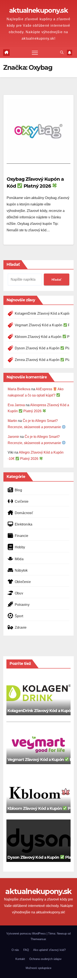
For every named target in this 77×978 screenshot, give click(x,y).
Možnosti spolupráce (38, 968)
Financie (21, 536)
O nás (15, 950)
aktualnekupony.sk (38, 10)
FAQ (26, 950)
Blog (18, 490)
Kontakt (20, 959)
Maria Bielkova (19, 389)
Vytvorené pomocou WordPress (26, 933)
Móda (19, 559)
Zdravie (21, 627)
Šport (19, 616)
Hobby (20, 547)
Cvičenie (22, 501)
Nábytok (21, 570)
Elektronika (23, 524)
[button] (62, 52)
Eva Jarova (16, 405)
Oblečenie (23, 582)
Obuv (19, 593)
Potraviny (22, 604)
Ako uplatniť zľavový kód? (49, 950)
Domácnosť (24, 513)
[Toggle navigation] (35, 52)
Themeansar (38, 939)
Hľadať (13, 264)
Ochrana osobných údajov (45, 959)
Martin (12, 421)
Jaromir (13, 436)
